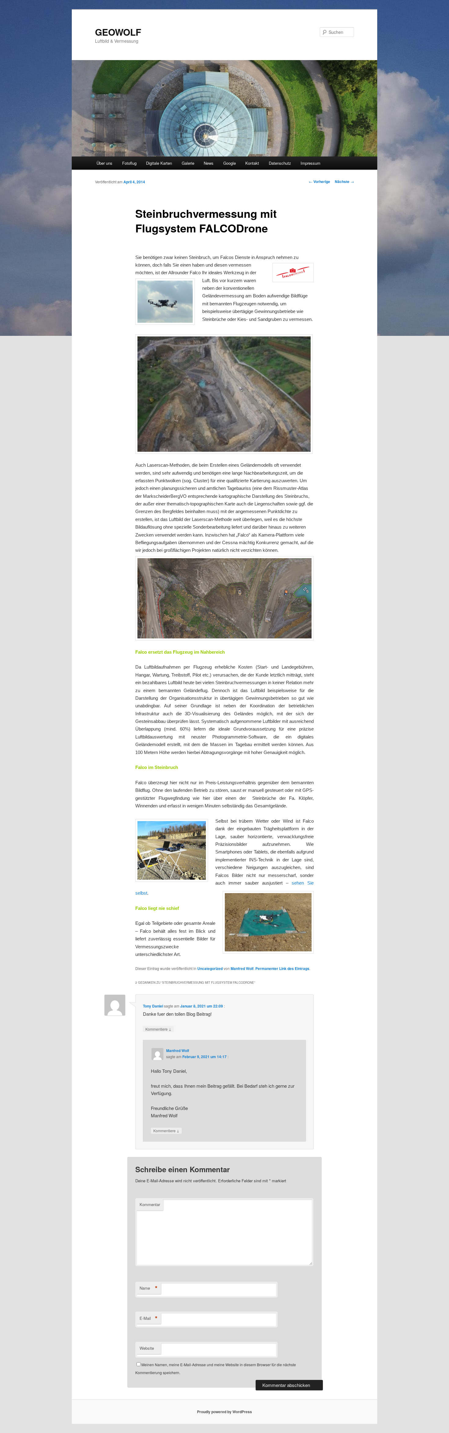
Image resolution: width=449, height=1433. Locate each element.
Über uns (104, 163)
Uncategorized (210, 968)
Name (149, 1288)
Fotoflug (129, 163)
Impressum (310, 163)
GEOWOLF (118, 31)
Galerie (188, 163)
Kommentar (150, 1204)
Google (229, 163)
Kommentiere (158, 1029)
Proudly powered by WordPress (224, 1411)
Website (147, 1348)
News (209, 163)
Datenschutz (280, 163)
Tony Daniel (153, 1006)
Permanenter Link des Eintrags (282, 968)
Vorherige (319, 181)
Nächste (344, 181)
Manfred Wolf (242, 968)
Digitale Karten (159, 163)
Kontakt (252, 163)
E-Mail (149, 1318)
